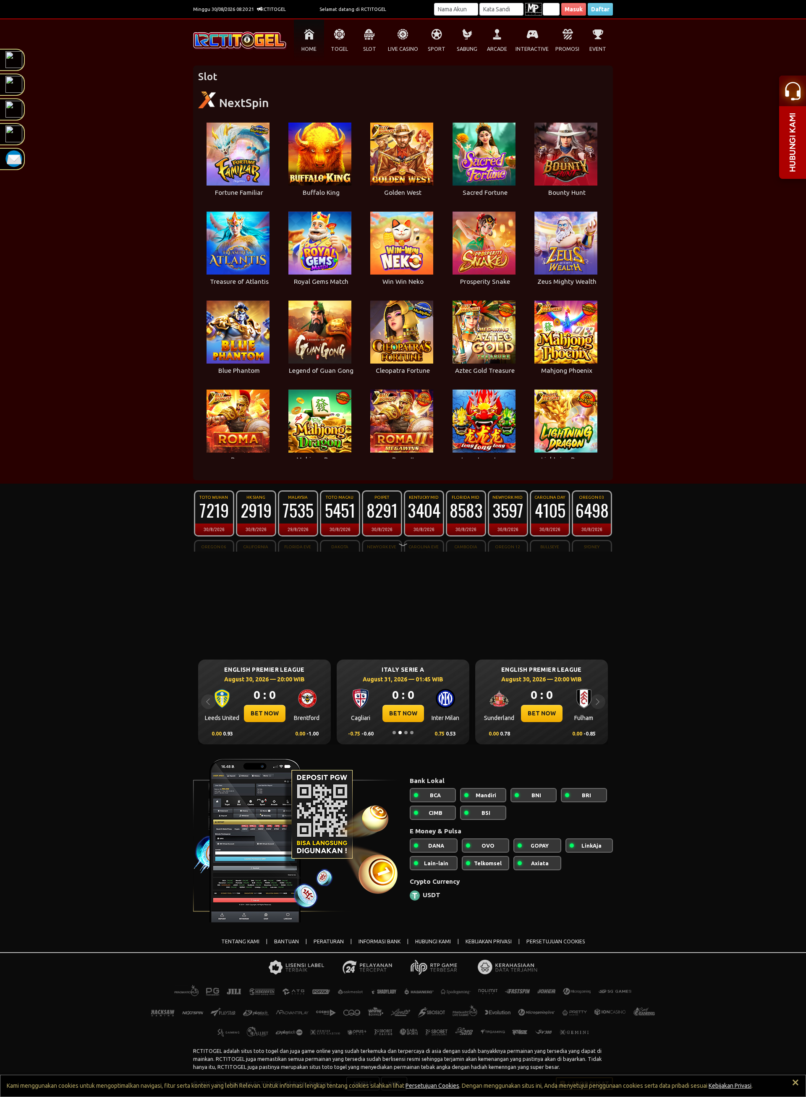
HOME (309, 49)
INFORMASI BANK (379, 941)
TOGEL (339, 49)
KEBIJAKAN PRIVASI (489, 941)
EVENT (597, 49)
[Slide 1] (394, 732)
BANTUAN (286, 941)
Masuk (574, 9)
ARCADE (497, 49)
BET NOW (306, 713)
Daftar (600, 9)
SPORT (436, 49)
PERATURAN (329, 941)
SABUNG (467, 49)
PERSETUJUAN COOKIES (555, 941)
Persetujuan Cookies (432, 1085)
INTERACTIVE (532, 49)
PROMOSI (567, 49)
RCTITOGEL (207, 1051)
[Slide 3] (406, 732)
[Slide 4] (411, 732)
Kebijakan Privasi (730, 1085)
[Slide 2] (400, 732)
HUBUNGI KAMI (433, 941)
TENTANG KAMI (240, 941)
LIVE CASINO (403, 49)
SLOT (369, 49)
